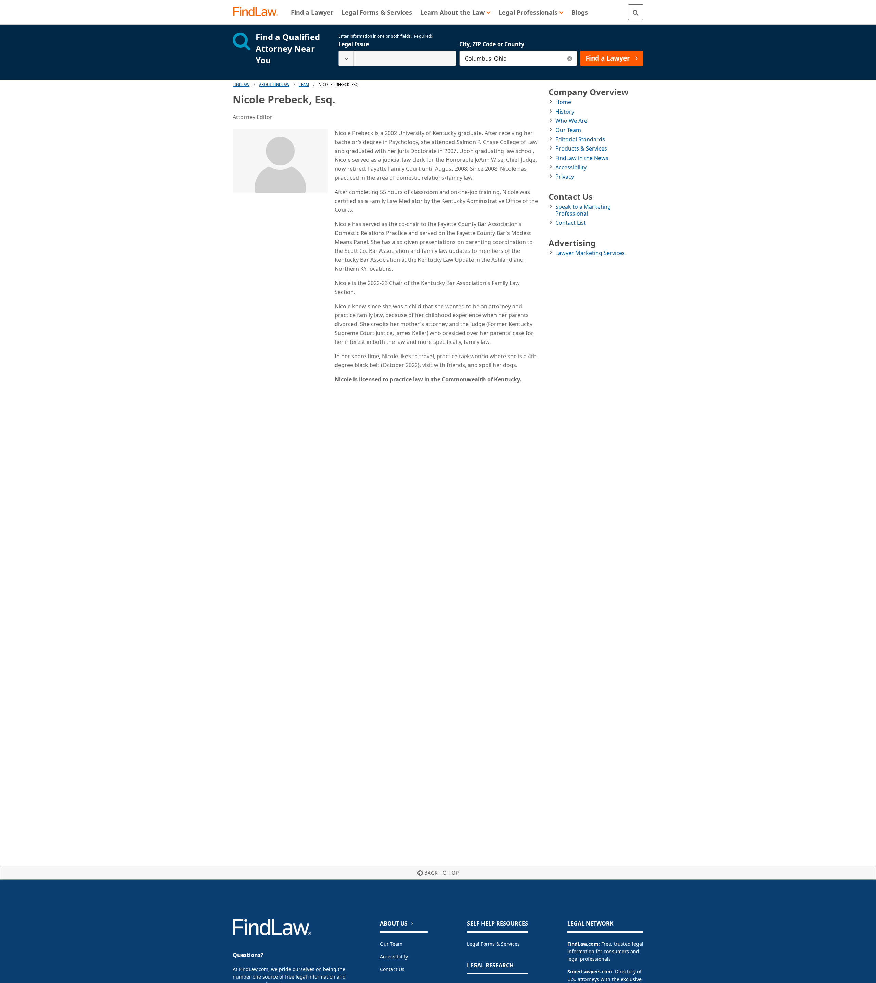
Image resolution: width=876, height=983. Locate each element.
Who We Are (571, 121)
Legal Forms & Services (493, 944)
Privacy (564, 176)
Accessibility (571, 167)
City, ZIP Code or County (491, 44)
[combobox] (397, 58)
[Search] (635, 12)
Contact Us (392, 969)
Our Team (568, 130)
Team (304, 84)
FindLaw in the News (581, 158)
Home (563, 102)
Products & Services (581, 148)
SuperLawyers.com (589, 971)
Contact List (570, 223)
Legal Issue (353, 44)
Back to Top (441, 872)
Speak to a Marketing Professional (583, 210)
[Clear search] (569, 58)
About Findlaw (274, 84)
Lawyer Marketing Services (590, 253)
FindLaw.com (582, 944)
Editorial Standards (580, 139)
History (564, 111)
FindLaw (241, 84)
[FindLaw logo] (258, 12)
